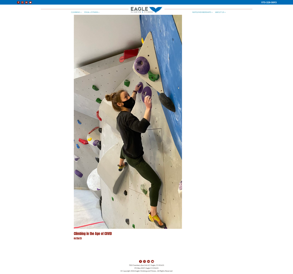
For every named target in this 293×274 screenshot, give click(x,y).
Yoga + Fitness (91, 12)
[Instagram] (22, 2)
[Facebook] (18, 2)
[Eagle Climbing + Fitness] (146, 8)
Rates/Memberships (201, 12)
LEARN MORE (128, 249)
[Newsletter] (26, 2)
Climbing (75, 12)
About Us (219, 12)
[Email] (30, 2)
